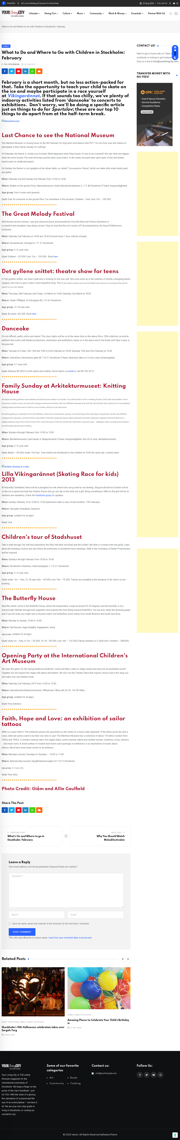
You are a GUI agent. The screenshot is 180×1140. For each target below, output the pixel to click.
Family (23, 1022)
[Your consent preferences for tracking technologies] (175, 1135)
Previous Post (18, 833)
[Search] (170, 13)
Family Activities (35, 1022)
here (56, 256)
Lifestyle (33, 14)
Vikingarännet (23, 96)
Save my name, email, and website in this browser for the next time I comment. (50, 923)
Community (96, 14)
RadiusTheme (110, 1134)
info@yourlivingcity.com (106, 1073)
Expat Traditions (10, 1022)
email (71, 371)
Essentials (136, 14)
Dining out (50, 14)
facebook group (43, 495)
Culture (66, 14)
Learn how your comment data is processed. (70, 937)
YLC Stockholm (11, 64)
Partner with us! (156, 14)
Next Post (116, 833)
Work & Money (116, 14)
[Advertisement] (157, 194)
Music (80, 14)
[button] (122, 959)
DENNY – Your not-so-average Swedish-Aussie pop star (44, 3)
